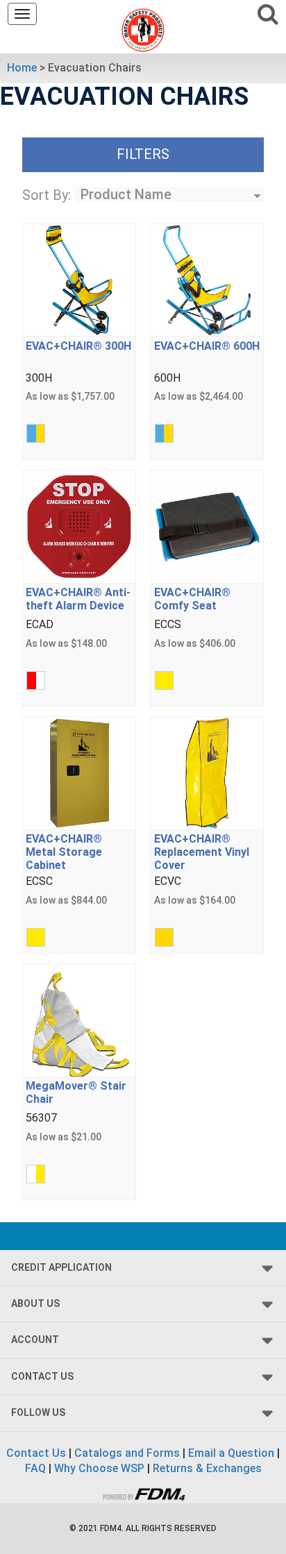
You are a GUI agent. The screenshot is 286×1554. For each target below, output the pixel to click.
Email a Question (231, 1453)
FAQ (35, 1468)
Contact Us (36, 1453)
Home (22, 67)
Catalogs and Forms (127, 1453)
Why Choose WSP (99, 1468)
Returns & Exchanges (207, 1468)
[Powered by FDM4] (143, 1492)
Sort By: (46, 195)
